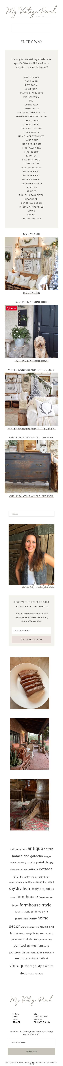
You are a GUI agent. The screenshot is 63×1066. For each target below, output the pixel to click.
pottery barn (19, 952)
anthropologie (18, 849)
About (16, 1019)
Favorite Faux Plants (31, 112)
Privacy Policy (42, 1022)
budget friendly (18, 862)
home (32, 918)
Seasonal (31, 199)
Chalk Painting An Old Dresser (31, 437)
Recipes (31, 191)
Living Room (31, 164)
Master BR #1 (31, 171)
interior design (25, 934)
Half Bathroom (31, 128)
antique (35, 848)
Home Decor (31, 132)
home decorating (29, 927)
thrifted (43, 958)
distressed (48, 882)
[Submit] (51, 514)
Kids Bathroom (31, 144)
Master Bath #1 (31, 167)
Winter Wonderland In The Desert (31, 369)
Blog (15, 1017)
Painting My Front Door (31, 302)
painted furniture (37, 945)
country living (29, 877)
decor (39, 882)
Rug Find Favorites (31, 195)
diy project (42, 889)
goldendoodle (21, 919)
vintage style (34, 966)
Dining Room (31, 97)
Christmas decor (18, 870)
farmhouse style (36, 905)
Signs (31, 211)
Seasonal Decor (31, 203)
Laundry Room (31, 160)
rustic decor (31, 958)
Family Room (31, 109)
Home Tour (31, 140)
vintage (17, 965)
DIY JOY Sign (31, 234)
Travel (31, 215)
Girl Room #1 (31, 120)
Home (16, 1014)
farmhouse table (22, 912)
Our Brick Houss (31, 183)
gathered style (39, 911)
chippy (49, 862)
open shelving (45, 939)
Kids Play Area (31, 148)
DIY (31, 101)
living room (40, 933)
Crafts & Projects (31, 93)
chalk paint (35, 862)
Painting (31, 187)
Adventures (31, 77)
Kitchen (31, 156)
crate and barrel (27, 882)
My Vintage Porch (31, 12)
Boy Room (31, 85)
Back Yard (31, 81)
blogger (47, 856)
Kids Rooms (31, 152)
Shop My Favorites (31, 207)
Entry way (31, 105)
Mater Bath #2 (31, 179)
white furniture (36, 974)
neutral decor (27, 939)
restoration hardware (42, 952)
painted (20, 945)
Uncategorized (31, 219)
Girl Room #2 (31, 124)
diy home (25, 888)
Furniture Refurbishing (31, 116)
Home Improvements (31, 136)
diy (12, 888)
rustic (19, 958)
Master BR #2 (31, 175)
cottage (33, 869)
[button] (31, 28)
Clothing (31, 89)
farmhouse (27, 896)
